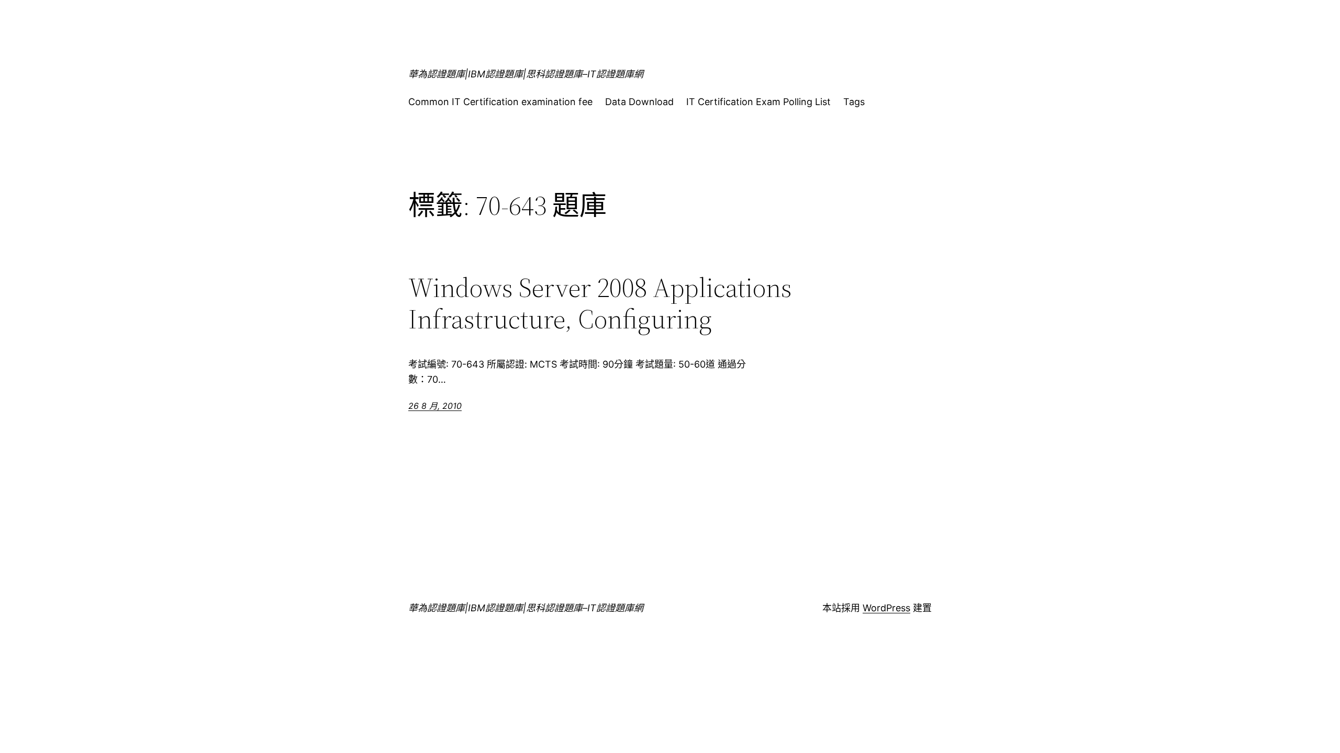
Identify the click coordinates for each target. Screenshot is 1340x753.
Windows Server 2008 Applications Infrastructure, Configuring (600, 303)
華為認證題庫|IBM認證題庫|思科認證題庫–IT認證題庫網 (525, 74)
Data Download (639, 101)
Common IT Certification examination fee (500, 101)
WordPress (886, 607)
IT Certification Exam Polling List (758, 101)
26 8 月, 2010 (435, 406)
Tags (854, 101)
